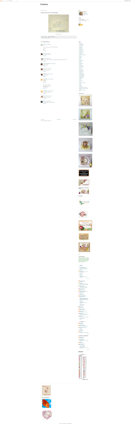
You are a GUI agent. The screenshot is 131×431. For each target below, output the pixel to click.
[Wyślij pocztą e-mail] (50, 36)
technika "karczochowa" (82, 82)
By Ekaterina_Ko (82, 339)
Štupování (81, 274)
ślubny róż (81, 328)
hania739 (81, 342)
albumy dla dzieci (81, 60)
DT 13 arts (80, 46)
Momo (44, 44)
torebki (80, 83)
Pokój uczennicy (81, 305)
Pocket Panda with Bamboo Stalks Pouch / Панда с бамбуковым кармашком (84, 269)
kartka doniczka (81, 67)
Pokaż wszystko (87, 278)
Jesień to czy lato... (82, 307)
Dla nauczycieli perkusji (82, 345)
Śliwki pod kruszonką (82, 294)
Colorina (44, 4)
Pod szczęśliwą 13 (82, 318)
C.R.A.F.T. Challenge (82, 325)
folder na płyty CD (81, 66)
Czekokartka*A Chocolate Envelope (84, 332)
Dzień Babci (80, 47)
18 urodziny (80, 43)
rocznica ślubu (81, 80)
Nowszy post (42, 119)
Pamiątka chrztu (81, 330)
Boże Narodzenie (81, 44)
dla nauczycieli (81, 65)
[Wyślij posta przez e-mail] (48, 36)
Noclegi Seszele (81, 289)
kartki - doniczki (81, 69)
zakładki (80, 85)
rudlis (44, 58)
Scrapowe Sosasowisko (46, 63)
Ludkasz (44, 68)
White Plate (81, 265)
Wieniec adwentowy (82, 296)
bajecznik (80, 61)
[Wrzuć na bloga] (51, 36)
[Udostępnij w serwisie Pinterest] (54, 36)
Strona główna (58, 119)
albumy (80, 59)
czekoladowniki (81, 63)
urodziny (80, 84)
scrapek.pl (81, 329)
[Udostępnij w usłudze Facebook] (53, 36)
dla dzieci (80, 64)
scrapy (80, 81)
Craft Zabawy (81, 323)
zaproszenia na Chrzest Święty (83, 87)
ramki (80, 79)
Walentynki (80, 56)
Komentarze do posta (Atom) (47, 120)
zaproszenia (80, 86)
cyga (43, 53)
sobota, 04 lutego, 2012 (48, 44)
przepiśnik (80, 78)
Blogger (71, 423)
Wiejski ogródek (81, 281)
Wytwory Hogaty (82, 344)
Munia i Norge (81, 313)
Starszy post (74, 119)
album (80, 58)
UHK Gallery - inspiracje (83, 327)
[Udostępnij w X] (52, 36)
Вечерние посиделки (83, 267)
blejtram (80, 62)
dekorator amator (82, 304)
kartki (80, 68)
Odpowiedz (44, 50)
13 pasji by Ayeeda (82, 346)
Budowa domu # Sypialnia (83, 309)
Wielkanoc (80, 57)
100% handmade (82, 337)
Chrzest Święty (81, 45)
